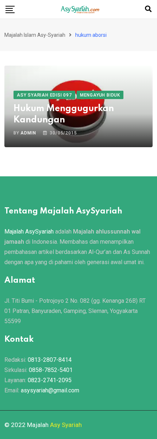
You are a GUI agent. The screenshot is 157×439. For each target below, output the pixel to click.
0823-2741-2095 (50, 380)
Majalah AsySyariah (29, 231)
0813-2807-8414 (50, 359)
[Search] (148, 9)
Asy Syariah (66, 424)
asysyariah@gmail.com (50, 390)
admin (28, 133)
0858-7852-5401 (51, 370)
